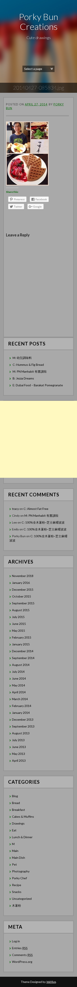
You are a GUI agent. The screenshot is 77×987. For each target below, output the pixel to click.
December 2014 (22, 651)
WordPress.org (22, 961)
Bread (16, 803)
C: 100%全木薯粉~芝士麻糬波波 (43, 522)
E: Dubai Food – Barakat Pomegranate (38, 385)
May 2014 (18, 685)
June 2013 (19, 747)
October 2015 (21, 596)
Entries (20, 948)
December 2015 (22, 589)
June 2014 (19, 678)
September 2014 (23, 658)
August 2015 (21, 610)
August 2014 (21, 665)
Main (15, 851)
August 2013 (21, 733)
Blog (15, 796)
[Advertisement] (38, 439)
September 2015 (23, 603)
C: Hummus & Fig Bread (28, 364)
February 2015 (21, 637)
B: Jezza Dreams (24, 378)
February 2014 (21, 706)
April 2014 (19, 692)
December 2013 (22, 719)
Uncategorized (22, 898)
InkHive (51, 982)
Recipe (16, 885)
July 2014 (18, 671)
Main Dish (18, 857)
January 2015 (21, 644)
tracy (15, 508)
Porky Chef (19, 878)
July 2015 (18, 617)
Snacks (16, 892)
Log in (16, 941)
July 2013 (18, 740)
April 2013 (19, 760)
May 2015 (18, 630)
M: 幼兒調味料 (22, 358)
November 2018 (22, 576)
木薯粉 (16, 905)
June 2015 (19, 624)
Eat (14, 830)
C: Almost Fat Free (36, 508)
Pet (14, 864)
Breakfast (18, 809)
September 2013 (23, 726)
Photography (21, 871)
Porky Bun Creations (38, 21)
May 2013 (18, 753)
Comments (22, 955)
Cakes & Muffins (23, 816)
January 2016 (21, 582)
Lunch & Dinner (22, 837)
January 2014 (21, 712)
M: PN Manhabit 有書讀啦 (30, 371)
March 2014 (20, 699)
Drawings (18, 823)
